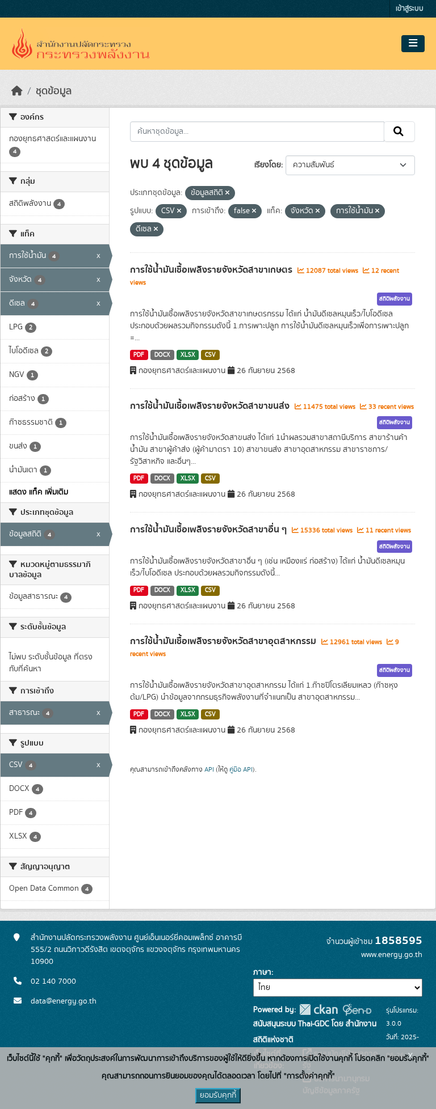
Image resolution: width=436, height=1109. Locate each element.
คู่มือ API (241, 769)
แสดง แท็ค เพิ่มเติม (38, 492)
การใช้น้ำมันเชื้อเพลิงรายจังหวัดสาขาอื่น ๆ (209, 529)
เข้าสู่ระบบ (410, 8)
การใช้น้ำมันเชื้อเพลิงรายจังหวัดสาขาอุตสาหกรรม (224, 641)
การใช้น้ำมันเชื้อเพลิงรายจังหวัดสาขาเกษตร (212, 270)
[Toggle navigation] (413, 43)
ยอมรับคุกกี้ (218, 1095)
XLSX (188, 354)
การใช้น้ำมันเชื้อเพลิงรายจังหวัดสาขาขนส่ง (211, 406)
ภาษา (262, 972)
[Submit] (399, 131)
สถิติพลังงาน (394, 299)
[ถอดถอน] (227, 193)
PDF (138, 354)
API (209, 769)
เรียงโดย (267, 165)
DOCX (162, 354)
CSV (210, 354)
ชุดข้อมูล (54, 91)
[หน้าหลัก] (17, 91)
